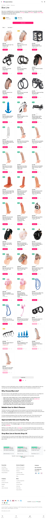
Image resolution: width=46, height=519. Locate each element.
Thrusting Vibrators (5, 470)
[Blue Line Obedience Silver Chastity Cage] (23, 107)
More (17, 478)
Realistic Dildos (5, 469)
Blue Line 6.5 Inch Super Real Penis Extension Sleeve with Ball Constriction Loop (22, 192)
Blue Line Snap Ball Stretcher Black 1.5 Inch (37, 45)
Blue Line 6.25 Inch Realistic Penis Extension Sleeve (37, 142)
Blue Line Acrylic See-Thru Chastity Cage (8, 45)
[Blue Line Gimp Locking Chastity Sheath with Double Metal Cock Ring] (37, 107)
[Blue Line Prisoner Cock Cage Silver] (23, 36)
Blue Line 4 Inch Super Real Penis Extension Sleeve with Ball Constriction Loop (8, 192)
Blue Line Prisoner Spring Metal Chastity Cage (22, 268)
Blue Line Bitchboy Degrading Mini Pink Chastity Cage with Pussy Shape (22, 294)
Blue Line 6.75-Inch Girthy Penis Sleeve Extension (8, 368)
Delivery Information (20, 467)
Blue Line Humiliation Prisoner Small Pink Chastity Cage (8, 294)
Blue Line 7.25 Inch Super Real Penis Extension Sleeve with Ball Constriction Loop (22, 218)
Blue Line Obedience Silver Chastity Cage (22, 117)
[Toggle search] (42, 2)
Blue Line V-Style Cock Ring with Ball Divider (37, 93)
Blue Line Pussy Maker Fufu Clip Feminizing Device (37, 293)
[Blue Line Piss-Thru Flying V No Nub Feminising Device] (23, 310)
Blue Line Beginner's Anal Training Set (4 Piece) (22, 343)
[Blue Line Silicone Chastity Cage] (37, 60)
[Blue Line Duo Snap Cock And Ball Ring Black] (37, 310)
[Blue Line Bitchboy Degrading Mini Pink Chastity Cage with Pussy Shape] (23, 284)
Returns (17, 470)
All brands (18, 482)
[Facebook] (36, 473)
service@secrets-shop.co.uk (38, 470)
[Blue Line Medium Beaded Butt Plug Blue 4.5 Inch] (8, 107)
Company (4, 478)
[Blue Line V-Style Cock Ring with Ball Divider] (37, 83)
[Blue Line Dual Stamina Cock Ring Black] (23, 60)
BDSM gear (8, 425)
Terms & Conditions (20, 474)
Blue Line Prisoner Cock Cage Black (7, 93)
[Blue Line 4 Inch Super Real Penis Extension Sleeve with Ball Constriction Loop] (8, 182)
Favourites (4, 465)
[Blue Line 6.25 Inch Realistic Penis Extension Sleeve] (37, 132)
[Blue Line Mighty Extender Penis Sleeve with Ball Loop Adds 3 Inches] (8, 132)
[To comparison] (11, 50)
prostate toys (36, 398)
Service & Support (20, 465)
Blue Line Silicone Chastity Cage (37, 69)
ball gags (20, 427)
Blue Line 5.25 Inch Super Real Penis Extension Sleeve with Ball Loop (37, 192)
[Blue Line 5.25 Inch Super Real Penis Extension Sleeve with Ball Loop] (37, 182)
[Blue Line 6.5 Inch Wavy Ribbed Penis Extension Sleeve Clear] (23, 157)
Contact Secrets (5, 482)
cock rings (22, 12)
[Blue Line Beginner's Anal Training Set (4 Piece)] (23, 334)
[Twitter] (39, 473)
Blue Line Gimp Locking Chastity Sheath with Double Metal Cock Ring (37, 117)
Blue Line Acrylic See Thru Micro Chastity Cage (8, 268)
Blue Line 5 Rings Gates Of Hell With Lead (8, 343)
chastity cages (40, 12)
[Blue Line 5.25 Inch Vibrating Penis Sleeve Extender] (23, 132)
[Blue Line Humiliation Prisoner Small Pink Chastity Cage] (8, 284)
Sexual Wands (4, 472)
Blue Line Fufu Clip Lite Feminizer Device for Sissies (8, 319)
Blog (17, 476)
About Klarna (19, 489)
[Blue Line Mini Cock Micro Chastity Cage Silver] (37, 208)
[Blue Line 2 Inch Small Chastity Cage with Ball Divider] (8, 234)
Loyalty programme (20, 480)
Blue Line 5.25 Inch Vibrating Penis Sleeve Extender (23, 142)
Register (3, 484)
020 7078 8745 (38, 467)
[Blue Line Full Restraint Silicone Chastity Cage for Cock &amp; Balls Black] (37, 234)
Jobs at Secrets (5, 488)
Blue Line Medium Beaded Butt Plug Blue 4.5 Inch (8, 117)
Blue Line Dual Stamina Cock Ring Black (22, 69)
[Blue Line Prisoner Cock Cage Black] (8, 83)
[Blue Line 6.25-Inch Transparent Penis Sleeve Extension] (37, 334)
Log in (3, 486)
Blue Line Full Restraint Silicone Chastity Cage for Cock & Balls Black (37, 244)
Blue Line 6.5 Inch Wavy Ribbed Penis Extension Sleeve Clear (22, 167)
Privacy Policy (19, 484)
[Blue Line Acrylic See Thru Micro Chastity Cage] (8, 259)
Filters (4, 27)
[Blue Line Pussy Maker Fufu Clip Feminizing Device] (37, 284)
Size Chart (18, 488)
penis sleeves (31, 12)
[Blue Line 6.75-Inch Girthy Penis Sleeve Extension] (8, 359)
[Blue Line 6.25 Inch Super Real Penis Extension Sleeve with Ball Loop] (8, 208)
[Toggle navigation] (1, 2)
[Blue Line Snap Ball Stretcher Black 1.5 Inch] (37, 36)
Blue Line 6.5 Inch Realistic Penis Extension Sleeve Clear (37, 167)
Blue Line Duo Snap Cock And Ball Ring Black (37, 319)
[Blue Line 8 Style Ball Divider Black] (8, 60)
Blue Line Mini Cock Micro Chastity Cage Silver (37, 217)
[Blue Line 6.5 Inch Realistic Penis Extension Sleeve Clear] (37, 157)
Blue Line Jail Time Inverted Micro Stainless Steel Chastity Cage (37, 269)
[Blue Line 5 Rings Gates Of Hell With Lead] (8, 334)
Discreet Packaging (20, 469)
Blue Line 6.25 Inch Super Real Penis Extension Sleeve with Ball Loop (8, 218)
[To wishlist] (9, 50)
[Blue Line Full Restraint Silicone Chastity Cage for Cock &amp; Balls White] (23, 234)
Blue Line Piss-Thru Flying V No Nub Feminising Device (23, 319)
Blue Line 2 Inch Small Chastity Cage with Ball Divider (7, 244)
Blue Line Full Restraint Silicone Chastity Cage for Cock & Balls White (22, 244)
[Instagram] (41, 473)
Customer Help (19, 472)
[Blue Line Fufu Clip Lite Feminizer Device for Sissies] (8, 310)
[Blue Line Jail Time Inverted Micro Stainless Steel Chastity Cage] (37, 259)
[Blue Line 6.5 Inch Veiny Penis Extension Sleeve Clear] (8, 157)
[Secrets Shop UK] (8, 2)
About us (3, 480)
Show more (23, 22)
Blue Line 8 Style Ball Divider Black (7, 69)
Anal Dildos (4, 467)
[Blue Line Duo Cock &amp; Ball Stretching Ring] (23, 83)
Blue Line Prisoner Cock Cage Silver (22, 45)
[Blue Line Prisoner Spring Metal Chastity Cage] (23, 259)
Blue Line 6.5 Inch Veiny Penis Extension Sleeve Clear (7, 167)
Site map (18, 486)
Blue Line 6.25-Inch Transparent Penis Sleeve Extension (37, 344)
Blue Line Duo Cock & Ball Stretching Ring (22, 93)
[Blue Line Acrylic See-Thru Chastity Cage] (8, 36)
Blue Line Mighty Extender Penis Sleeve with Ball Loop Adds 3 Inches (8, 142)
